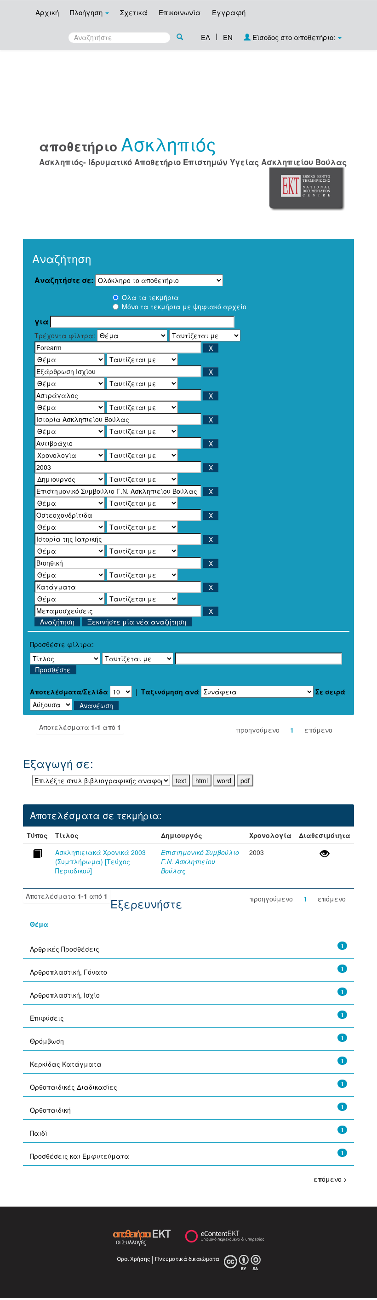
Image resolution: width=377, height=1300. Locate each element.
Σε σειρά (330, 691)
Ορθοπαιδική (50, 1110)
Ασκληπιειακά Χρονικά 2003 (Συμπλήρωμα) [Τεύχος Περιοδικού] (100, 861)
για (41, 322)
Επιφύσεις (47, 1018)
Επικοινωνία (180, 12)
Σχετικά (134, 12)
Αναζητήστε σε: (63, 280)
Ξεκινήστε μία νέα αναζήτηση (136, 621)
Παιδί (38, 1133)
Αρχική (47, 12)
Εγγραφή (229, 12)
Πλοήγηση (87, 12)
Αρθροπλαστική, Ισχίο (65, 995)
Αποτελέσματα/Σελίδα (69, 691)
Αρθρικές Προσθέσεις (64, 948)
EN (228, 37)
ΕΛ (205, 37)
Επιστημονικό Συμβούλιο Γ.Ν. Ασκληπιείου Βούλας (200, 861)
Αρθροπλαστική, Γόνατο (68, 971)
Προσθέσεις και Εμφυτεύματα (79, 1156)
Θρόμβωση (47, 1041)
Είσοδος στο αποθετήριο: (294, 37)
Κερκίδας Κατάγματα (66, 1064)
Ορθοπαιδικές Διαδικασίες (73, 1087)
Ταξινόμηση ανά (170, 691)
